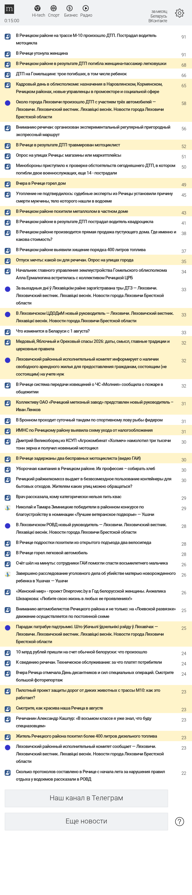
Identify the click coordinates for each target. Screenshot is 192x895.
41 (183, 223)
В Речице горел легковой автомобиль (51, 552)
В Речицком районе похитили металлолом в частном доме (72, 211)
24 (183, 653)
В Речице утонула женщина (42, 53)
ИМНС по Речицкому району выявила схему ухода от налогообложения (84, 430)
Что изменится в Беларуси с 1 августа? (52, 331)
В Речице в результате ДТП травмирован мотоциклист (68, 145)
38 (183, 233)
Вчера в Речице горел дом (41, 183)
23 (183, 692)
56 (183, 128)
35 (183, 261)
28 (183, 526)
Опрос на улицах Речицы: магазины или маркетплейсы (68, 155)
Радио (85, 15)
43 (183, 213)
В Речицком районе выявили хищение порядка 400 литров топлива (80, 249)
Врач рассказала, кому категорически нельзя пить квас (68, 496)
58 (183, 103)
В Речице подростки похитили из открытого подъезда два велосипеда (83, 542)
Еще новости (86, 821)
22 (183, 773)
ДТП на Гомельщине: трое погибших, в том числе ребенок (71, 73)
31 (183, 403)
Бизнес (69, 15)
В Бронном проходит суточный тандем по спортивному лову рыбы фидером (89, 420)
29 (183, 498)
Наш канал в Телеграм (86, 798)
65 (183, 85)
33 (183, 289)
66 (183, 75)
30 (183, 442)
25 (183, 610)
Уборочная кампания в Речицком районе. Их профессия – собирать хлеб (85, 468)
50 (183, 167)
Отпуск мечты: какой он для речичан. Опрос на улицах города (74, 260)
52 (183, 146)
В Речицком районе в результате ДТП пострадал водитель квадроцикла (84, 221)
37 (183, 251)
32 (183, 343)
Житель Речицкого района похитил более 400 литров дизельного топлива (86, 736)
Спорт (53, 15)
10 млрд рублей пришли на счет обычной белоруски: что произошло (81, 652)
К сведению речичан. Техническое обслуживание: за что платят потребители (89, 662)
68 (183, 65)
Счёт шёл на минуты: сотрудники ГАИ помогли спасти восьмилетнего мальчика (92, 563)
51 (183, 156)
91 (183, 37)
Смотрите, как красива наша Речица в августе (59, 708)
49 (183, 185)
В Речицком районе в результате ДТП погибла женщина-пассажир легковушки (91, 63)
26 (183, 564)
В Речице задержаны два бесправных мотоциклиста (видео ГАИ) (78, 458)
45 (183, 195)
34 (183, 272)
